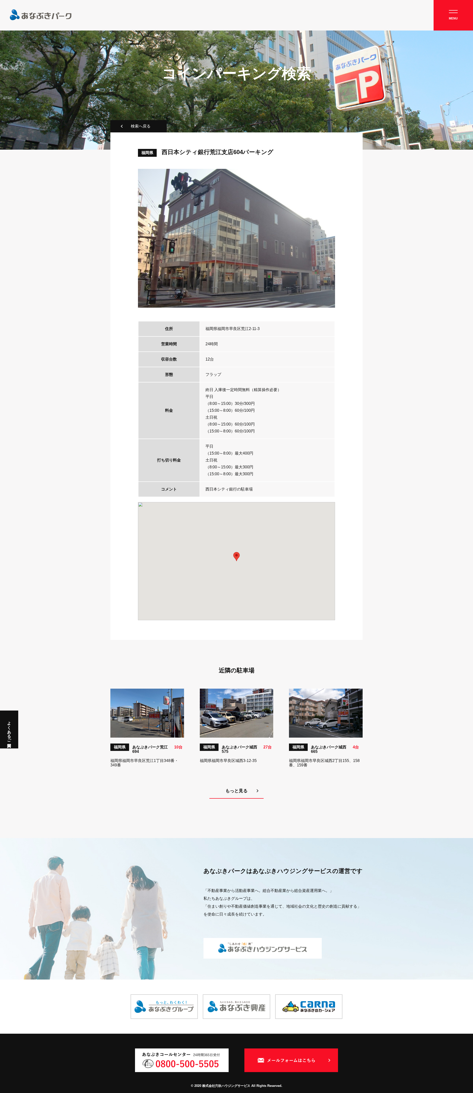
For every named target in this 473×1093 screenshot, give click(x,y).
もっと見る (236, 790)
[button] (236, 556)
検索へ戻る (141, 126)
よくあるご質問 (9, 729)
